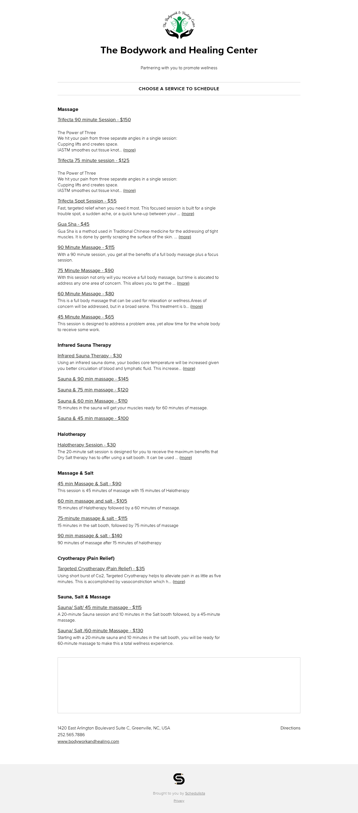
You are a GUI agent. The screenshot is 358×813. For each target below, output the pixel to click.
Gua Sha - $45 (74, 224)
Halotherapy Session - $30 (87, 445)
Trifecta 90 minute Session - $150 (94, 119)
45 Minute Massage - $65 (86, 317)
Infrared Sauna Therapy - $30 (90, 355)
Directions (290, 727)
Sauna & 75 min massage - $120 (93, 390)
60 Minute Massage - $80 (86, 293)
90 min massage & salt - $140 (90, 535)
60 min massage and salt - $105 (92, 501)
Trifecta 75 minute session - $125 (93, 160)
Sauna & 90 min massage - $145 (93, 379)
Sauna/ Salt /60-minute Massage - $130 (100, 630)
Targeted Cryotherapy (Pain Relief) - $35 (101, 568)
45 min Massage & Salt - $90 (89, 483)
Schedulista (195, 793)
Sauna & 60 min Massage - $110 (93, 401)
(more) (129, 149)
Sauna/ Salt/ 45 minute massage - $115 (100, 607)
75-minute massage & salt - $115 (93, 518)
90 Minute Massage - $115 (86, 247)
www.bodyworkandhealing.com (88, 741)
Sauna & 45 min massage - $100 (93, 418)
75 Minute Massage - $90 (86, 270)
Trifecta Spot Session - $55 (87, 201)
